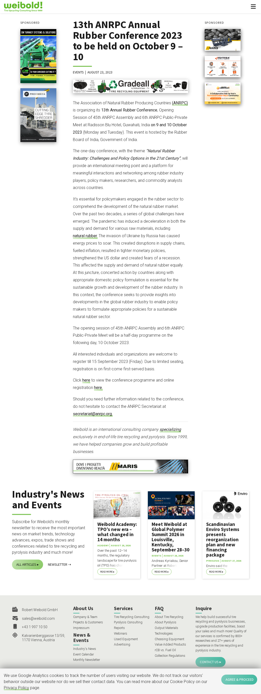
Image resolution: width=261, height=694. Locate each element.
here (86, 380)
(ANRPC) (180, 102)
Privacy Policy (16, 687)
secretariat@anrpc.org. (93, 413)
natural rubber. (85, 235)
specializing (170, 429)
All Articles (26, 564)
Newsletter (57, 564)
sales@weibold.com (38, 618)
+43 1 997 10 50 (34, 627)
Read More (106, 571)
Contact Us (209, 662)
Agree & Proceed (240, 679)
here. (98, 387)
